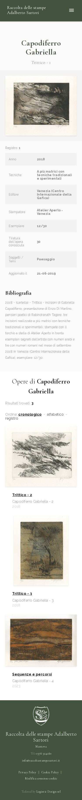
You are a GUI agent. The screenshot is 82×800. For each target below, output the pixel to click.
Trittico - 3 (22, 594)
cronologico (30, 415)
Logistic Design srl (48, 791)
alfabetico (55, 415)
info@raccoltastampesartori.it (41, 760)
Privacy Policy (27, 772)
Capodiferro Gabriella (41, 47)
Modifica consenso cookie (41, 778)
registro (11, 418)
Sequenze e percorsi (32, 674)
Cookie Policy (50, 772)
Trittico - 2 (22, 495)
